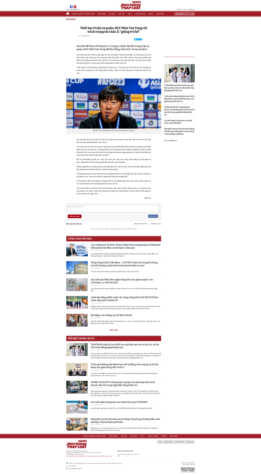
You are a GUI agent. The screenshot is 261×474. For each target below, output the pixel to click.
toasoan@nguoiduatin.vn (76, 468)
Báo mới (190, 442)
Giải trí (121, 14)
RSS (159, 442)
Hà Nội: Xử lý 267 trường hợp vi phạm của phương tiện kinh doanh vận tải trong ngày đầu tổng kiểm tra (123, 384)
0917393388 (72, 466)
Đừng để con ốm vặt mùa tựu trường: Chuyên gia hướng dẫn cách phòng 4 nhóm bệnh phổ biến (179, 131)
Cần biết (160, 14)
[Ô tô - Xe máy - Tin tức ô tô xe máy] (170, 140)
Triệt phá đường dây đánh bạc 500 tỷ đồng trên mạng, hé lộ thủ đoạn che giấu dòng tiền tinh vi (179, 98)
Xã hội (112, 14)
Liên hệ (179, 9)
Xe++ (130, 14)
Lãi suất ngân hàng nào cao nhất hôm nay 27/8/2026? (119, 402)
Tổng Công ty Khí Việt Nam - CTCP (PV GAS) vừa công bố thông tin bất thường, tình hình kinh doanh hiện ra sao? (124, 264)
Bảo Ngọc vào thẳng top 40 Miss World (111, 315)
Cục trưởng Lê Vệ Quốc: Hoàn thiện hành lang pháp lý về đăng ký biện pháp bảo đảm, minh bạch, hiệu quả (125, 246)
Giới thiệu (168, 442)
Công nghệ (140, 14)
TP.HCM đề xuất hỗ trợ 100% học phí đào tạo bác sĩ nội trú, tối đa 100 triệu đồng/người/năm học (179, 88)
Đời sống (102, 14)
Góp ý (184, 9)
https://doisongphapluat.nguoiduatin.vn (77, 451)
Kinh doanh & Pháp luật (83, 14)
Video (150, 14)
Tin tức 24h (179, 442)
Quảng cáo (192, 9)
